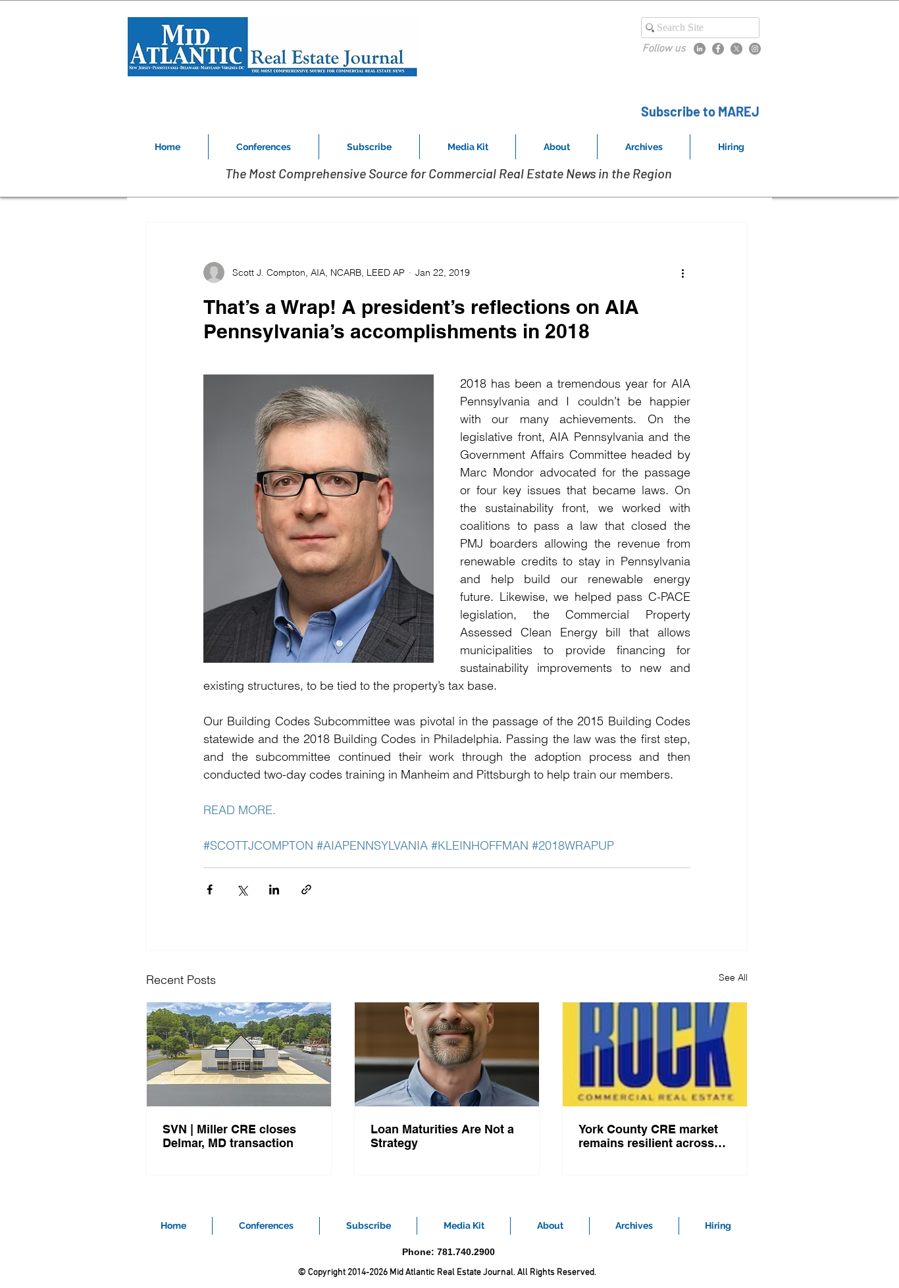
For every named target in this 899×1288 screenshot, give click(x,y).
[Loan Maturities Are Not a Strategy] (447, 1054)
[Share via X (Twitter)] (242, 889)
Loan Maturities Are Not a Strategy (442, 1136)
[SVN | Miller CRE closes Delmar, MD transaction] (239, 1054)
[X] (736, 49)
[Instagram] (755, 49)
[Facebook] (718, 49)
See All (733, 977)
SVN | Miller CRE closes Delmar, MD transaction (229, 1136)
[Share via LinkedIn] (274, 889)
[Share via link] (306, 889)
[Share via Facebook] (209, 889)
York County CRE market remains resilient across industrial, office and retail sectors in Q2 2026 (652, 1136)
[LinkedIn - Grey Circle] (700, 49)
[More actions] (682, 272)
